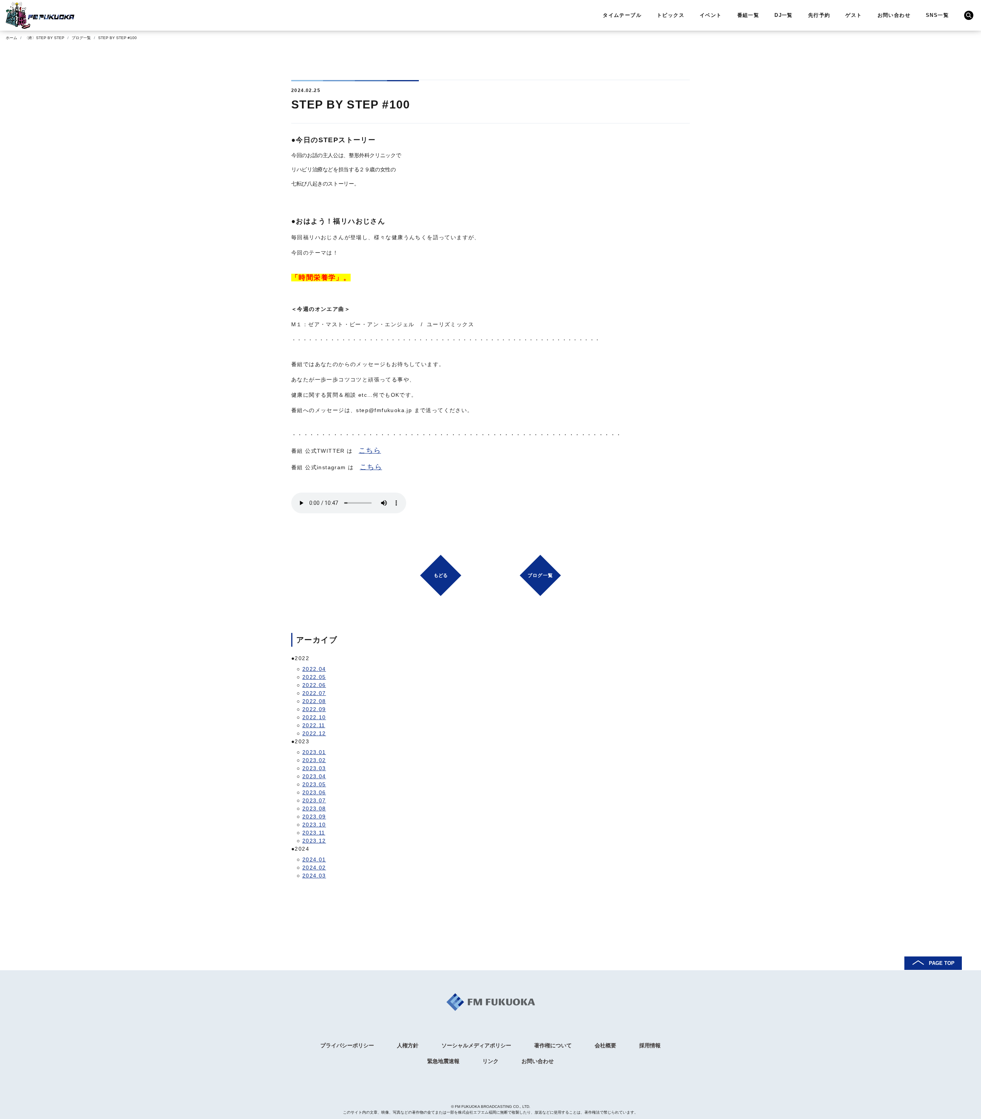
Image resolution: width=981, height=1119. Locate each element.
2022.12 (314, 733)
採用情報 (650, 1045)
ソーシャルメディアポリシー (476, 1045)
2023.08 (314, 808)
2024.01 (314, 859)
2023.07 (314, 800)
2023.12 (314, 841)
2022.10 (314, 717)
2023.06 (314, 792)
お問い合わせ (894, 15)
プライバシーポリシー (347, 1045)
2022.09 (314, 709)
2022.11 (313, 725)
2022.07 (314, 693)
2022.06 (314, 685)
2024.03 (314, 876)
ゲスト (853, 15)
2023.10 (314, 825)
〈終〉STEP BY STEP (44, 38)
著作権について (553, 1045)
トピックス (670, 15)
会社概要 (605, 1045)
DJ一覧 (783, 15)
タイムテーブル (622, 15)
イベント (711, 15)
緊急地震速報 (443, 1061)
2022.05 (314, 677)
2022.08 (314, 701)
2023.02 (314, 760)
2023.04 (314, 776)
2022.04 (314, 669)
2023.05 (314, 784)
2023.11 (313, 833)
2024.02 (314, 867)
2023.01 (314, 752)
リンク (490, 1061)
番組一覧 (748, 15)
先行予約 (819, 15)
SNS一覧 (937, 15)
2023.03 (314, 768)
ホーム (11, 38)
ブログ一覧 (81, 38)
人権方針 (407, 1045)
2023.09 (314, 816)
